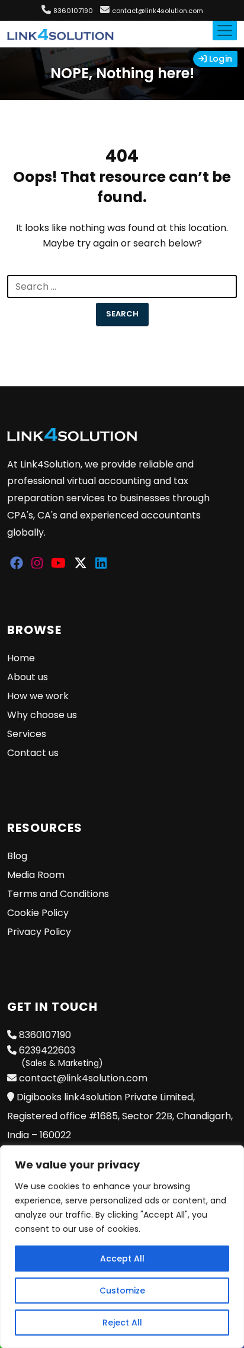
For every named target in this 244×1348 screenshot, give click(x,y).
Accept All (122, 1258)
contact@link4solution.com (157, 10)
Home (21, 658)
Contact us (33, 753)
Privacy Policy (39, 932)
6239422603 (60, 1056)
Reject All (122, 1322)
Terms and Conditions (58, 894)
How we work (38, 696)
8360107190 (73, 10)
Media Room (36, 875)
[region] (122, 1246)
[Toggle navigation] (225, 30)
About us (27, 677)
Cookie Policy (38, 913)
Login (219, 59)
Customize (122, 1290)
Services (26, 734)
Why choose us (42, 715)
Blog (17, 856)
